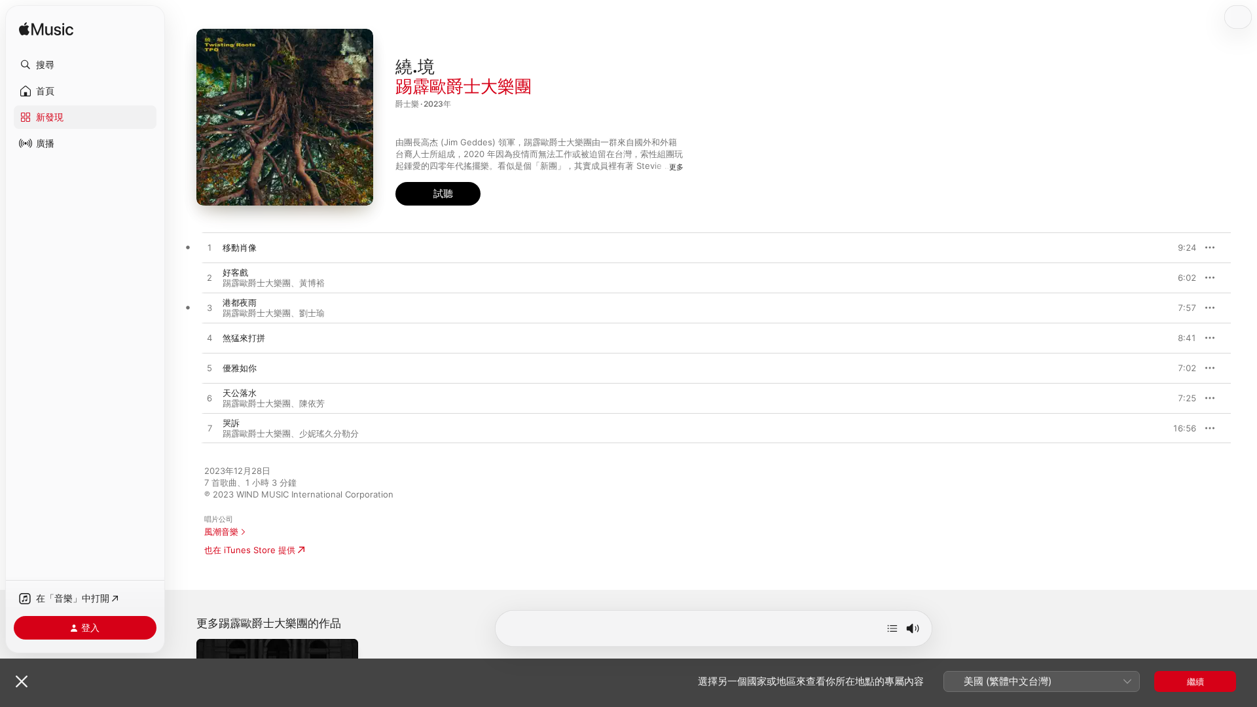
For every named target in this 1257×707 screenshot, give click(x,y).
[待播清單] (892, 628)
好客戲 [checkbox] (235, 272)
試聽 (1189, 247)
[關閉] (21, 681)
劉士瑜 (312, 313)
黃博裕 (312, 283)
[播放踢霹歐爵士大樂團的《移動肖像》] (209, 248)
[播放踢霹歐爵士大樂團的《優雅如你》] (209, 368)
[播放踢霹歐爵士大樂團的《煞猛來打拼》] (209, 338)
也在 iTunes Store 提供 (249, 550)
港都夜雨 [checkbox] (240, 302)
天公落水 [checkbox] (240, 393)
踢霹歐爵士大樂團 (463, 86)
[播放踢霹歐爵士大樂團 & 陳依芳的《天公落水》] (209, 399)
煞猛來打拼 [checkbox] (244, 338)
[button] (85, 65)
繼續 (1195, 681)
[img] (46, 29)
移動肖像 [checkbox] (240, 247)
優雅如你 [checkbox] (240, 368)
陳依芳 (312, 403)
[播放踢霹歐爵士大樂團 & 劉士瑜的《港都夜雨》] (209, 308)
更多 (676, 167)
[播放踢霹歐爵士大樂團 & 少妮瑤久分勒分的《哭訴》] (209, 429)
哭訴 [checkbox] (231, 423)
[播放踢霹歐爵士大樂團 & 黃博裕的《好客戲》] (209, 278)
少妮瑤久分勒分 (329, 433)
